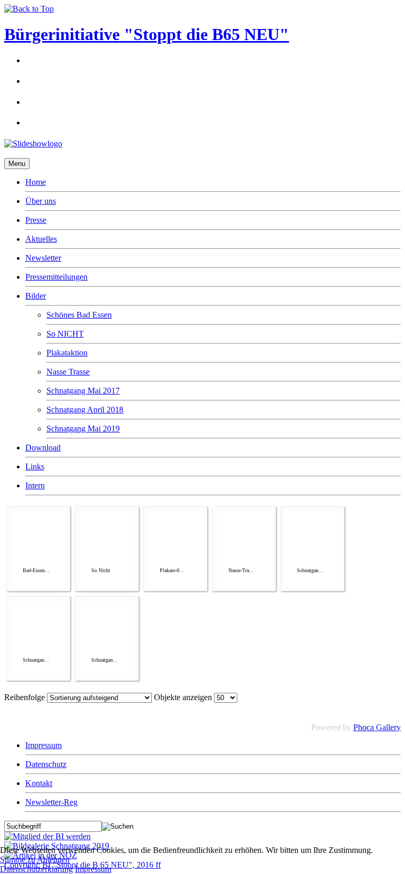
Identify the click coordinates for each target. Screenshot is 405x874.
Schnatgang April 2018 (84, 409)
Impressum (43, 745)
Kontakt (38, 783)
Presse (35, 219)
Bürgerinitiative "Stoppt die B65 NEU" (146, 34)
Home (35, 182)
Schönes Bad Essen (79, 314)
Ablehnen (53, 859)
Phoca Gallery (377, 727)
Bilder (35, 295)
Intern (35, 485)
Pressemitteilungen (56, 276)
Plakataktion (67, 352)
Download (43, 447)
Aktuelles (41, 238)
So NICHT (65, 333)
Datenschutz (45, 764)
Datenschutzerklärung (36, 869)
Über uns (40, 201)
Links (34, 466)
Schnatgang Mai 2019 (83, 428)
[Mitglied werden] (47, 836)
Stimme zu (17, 859)
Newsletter (43, 257)
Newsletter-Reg (51, 802)
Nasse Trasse (68, 371)
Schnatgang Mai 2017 (83, 390)
